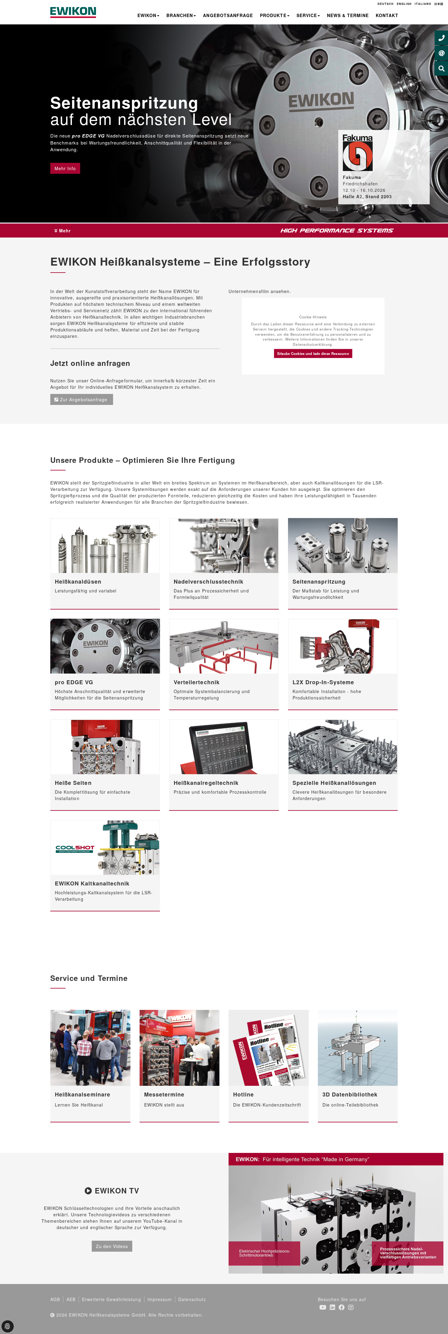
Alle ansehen (267, 1047)
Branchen (179, 15)
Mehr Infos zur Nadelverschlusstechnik (223, 544)
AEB (71, 1299)
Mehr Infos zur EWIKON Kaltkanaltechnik (103, 846)
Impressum (160, 1299)
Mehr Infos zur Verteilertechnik (223, 645)
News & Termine (348, 15)
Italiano (423, 4)
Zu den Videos (112, 1246)
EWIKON (146, 15)
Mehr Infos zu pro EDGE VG (104, 645)
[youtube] (323, 1307)
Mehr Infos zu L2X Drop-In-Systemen (342, 645)
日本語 (438, 4)
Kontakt (387, 15)
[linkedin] (333, 1307)
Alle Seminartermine (89, 1047)
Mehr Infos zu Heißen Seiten (104, 746)
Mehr (64, 230)
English (404, 4)
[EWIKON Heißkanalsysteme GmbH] (73, 12)
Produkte (273, 15)
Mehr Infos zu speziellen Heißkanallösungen (343, 747)
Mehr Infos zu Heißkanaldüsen (104, 544)
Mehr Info (65, 168)
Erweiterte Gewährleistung (111, 1299)
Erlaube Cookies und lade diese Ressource (313, 353)
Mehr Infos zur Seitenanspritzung (341, 544)
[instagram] (351, 1307)
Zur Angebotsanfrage (84, 399)
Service (307, 15)
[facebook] (342, 1307)
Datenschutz (192, 1299)
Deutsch (386, 4)
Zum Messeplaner (178, 1047)
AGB (55, 1299)
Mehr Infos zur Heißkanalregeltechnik (222, 746)
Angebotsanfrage (228, 15)
